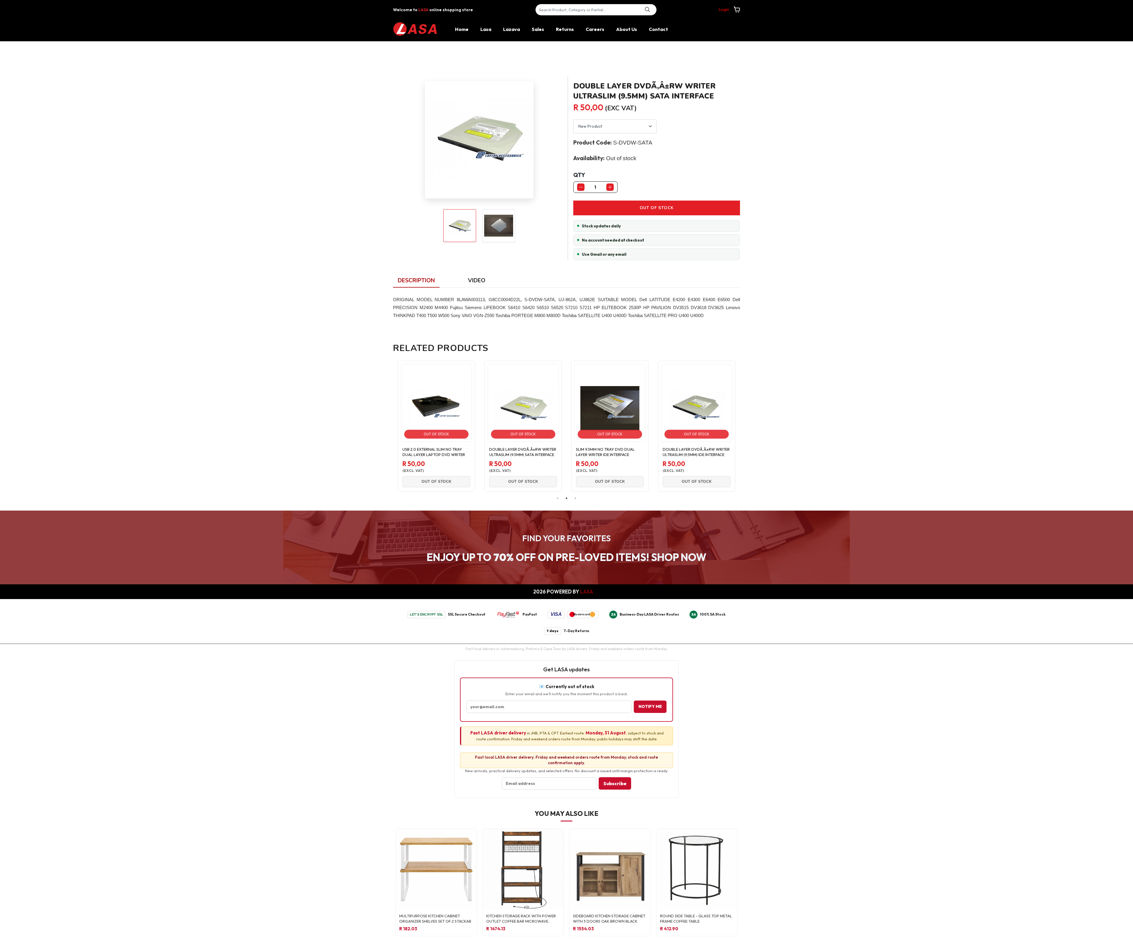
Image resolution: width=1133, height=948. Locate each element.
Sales (538, 29)
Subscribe (614, 783)
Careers (595, 29)
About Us (626, 29)
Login (724, 9)
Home (462, 29)
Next (744, 426)
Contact (658, 29)
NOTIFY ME (650, 706)
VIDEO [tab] (476, 280)
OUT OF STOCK (657, 208)
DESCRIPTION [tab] (416, 280)
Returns (565, 29)
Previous (389, 426)
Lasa (485, 29)
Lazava (511, 29)
